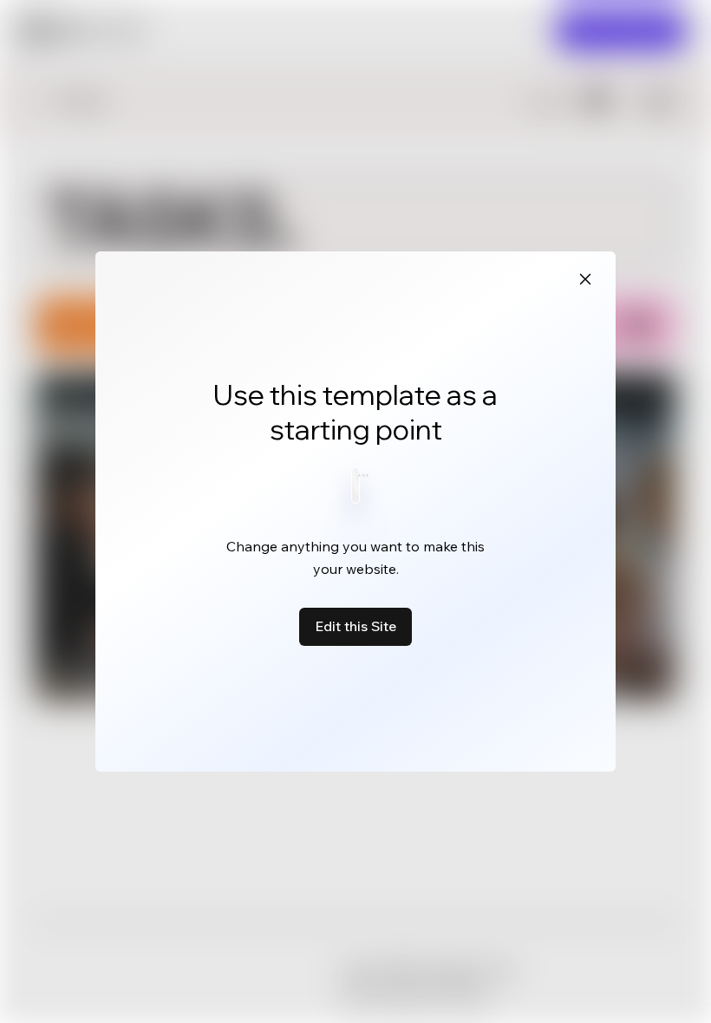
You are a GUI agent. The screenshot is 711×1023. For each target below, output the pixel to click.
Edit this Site (355, 626)
